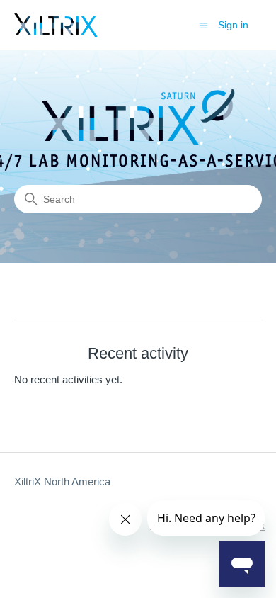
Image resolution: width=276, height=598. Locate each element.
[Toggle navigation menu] (203, 24)
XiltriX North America (62, 481)
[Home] (56, 25)
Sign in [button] (233, 24)
